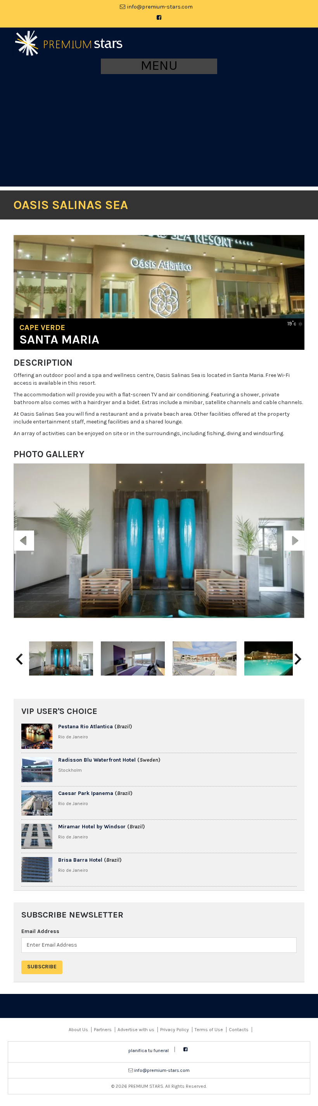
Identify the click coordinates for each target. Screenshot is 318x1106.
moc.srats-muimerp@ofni (160, 6)
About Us (78, 1029)
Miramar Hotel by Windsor (92, 826)
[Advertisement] (159, 132)
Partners (103, 1029)
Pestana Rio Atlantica (85, 726)
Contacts (239, 1029)
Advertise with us (136, 1029)
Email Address (40, 931)
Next (290, 534)
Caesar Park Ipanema (85, 793)
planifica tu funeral (148, 1050)
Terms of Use (209, 1029)
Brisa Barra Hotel (80, 860)
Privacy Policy (174, 1029)
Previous (24, 534)
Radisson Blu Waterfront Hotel (97, 760)
